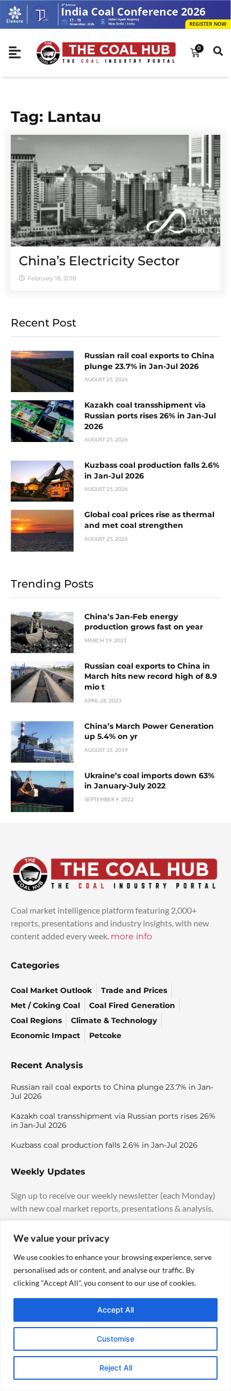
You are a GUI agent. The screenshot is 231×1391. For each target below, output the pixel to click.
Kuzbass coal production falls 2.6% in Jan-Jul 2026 (104, 1145)
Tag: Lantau (56, 116)
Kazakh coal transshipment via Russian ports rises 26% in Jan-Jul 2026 (150, 415)
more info (131, 936)
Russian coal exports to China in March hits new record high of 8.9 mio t (150, 676)
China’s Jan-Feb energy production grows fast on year (143, 622)
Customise (115, 1338)
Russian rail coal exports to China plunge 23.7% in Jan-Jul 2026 (149, 361)
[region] (115, 1305)
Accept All (115, 1309)
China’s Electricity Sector (99, 261)
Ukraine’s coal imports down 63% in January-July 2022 (149, 781)
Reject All (115, 1367)
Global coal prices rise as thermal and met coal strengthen (149, 520)
